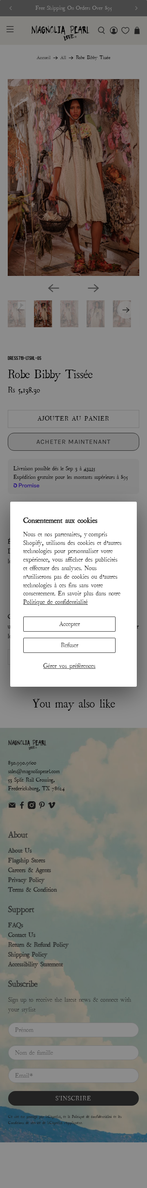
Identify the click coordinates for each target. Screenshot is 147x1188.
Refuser (69, 645)
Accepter (69, 624)
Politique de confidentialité (55, 602)
